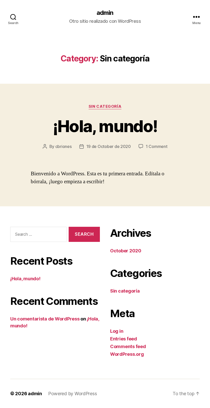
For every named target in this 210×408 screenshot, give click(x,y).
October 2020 (125, 250)
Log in (116, 331)
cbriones (63, 146)
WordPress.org (127, 354)
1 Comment (156, 146)
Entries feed (123, 338)
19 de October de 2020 (108, 146)
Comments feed (128, 346)
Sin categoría (105, 106)
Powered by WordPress (72, 393)
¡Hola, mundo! (105, 126)
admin (105, 13)
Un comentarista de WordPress (44, 318)
